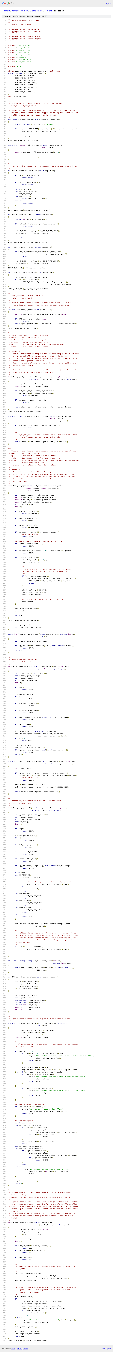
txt (103, 1349)
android (6, 10)
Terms (25, 1349)
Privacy (19, 1349)
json (109, 1349)
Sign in (108, 3)
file (47, 16)
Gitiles (13, 1349)
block (49, 10)
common (24, 10)
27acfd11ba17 (36, 10)
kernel (15, 10)
